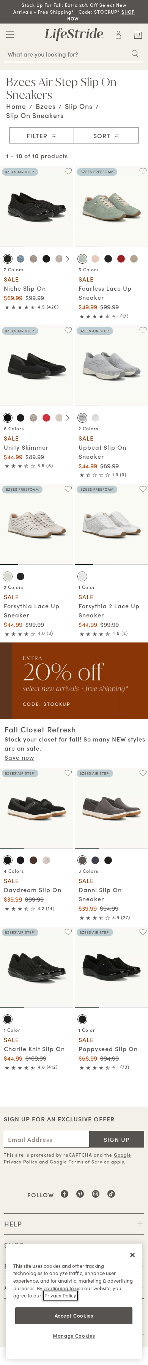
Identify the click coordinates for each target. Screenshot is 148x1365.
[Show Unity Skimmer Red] (46, 418)
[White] (82, 576)
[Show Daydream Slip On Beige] (46, 860)
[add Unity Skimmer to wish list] (68, 330)
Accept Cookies (74, 1315)
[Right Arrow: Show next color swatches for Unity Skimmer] (67, 418)
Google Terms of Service (80, 1161)
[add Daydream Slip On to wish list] (68, 773)
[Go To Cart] (138, 34)
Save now (19, 757)
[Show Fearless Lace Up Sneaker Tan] (134, 259)
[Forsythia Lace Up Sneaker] (36, 524)
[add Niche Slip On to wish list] (68, 171)
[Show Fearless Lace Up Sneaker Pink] (95, 259)
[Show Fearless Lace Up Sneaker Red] (121, 259)
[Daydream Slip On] (36, 808)
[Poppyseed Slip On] (111, 967)
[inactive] (10, 37)
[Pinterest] (80, 1196)
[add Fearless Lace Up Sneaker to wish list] (143, 171)
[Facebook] (64, 1196)
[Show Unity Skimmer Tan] (33, 418)
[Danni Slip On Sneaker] (111, 808)
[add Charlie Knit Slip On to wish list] (68, 932)
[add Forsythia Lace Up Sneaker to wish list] (68, 489)
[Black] (7, 1019)
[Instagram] (96, 1196)
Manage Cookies (74, 1335)
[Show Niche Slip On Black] (7, 259)
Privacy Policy (60, 1295)
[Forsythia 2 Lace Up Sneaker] (111, 524)
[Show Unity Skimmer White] (59, 418)
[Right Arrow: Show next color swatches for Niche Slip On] (67, 258)
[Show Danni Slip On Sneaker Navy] (95, 860)
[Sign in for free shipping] (118, 34)
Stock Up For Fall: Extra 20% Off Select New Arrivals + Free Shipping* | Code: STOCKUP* (74, 12)
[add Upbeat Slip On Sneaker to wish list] (143, 330)
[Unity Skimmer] (36, 365)
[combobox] (74, 54)
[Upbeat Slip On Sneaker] (111, 365)
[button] (79, 18)
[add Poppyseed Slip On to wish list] (143, 932)
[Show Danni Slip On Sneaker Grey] (82, 860)
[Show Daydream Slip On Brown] (33, 860)
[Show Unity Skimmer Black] (7, 418)
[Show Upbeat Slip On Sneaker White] (95, 418)
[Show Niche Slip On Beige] (59, 259)
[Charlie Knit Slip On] (36, 967)
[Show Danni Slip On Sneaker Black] (108, 860)
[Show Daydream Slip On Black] (7, 860)
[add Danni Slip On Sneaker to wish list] (143, 773)
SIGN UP (117, 1139)
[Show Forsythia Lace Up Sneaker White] (7, 576)
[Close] (132, 1255)
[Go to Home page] (74, 35)
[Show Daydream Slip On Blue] (20, 860)
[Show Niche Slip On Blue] (20, 259)
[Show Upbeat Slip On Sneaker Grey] (82, 418)
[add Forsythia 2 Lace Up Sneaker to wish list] (143, 489)
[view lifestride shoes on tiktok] (111, 1196)
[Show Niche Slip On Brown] (33, 259)
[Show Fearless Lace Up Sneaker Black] (108, 259)
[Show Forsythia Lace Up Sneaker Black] (20, 576)
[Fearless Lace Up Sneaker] (111, 206)
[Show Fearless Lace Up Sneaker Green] (82, 259)
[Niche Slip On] (36, 206)
